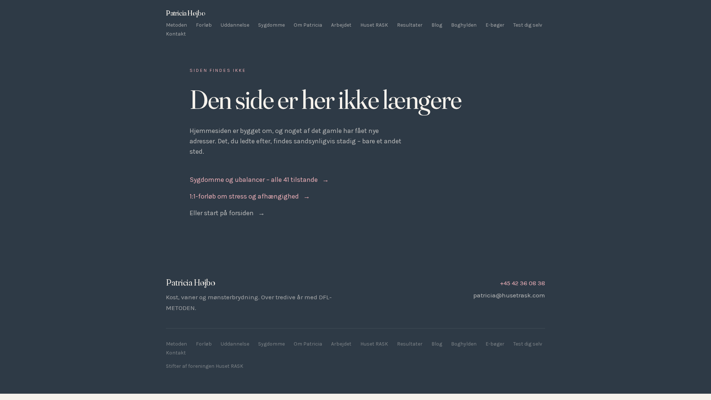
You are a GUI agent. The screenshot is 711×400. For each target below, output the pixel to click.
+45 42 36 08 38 (522, 283)
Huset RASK (374, 25)
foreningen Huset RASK (215, 366)
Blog (436, 25)
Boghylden (464, 25)
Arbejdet (341, 25)
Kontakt (176, 34)
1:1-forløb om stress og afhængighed (250, 196)
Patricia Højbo (185, 13)
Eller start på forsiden (227, 213)
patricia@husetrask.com (509, 295)
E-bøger (494, 25)
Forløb (204, 25)
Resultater (410, 25)
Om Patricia (308, 25)
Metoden (176, 25)
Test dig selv (527, 25)
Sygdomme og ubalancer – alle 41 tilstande (259, 180)
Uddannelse (235, 25)
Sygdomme (271, 25)
